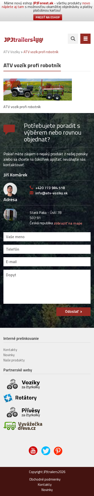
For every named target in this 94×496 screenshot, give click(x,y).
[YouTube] (33, 454)
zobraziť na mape (68, 223)
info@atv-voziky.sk (51, 193)
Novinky (9, 355)
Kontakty (10, 349)
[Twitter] (46, 454)
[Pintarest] (58, 454)
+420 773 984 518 (50, 188)
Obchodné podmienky (44, 479)
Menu (85, 39)
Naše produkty (14, 360)
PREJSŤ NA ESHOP (48, 17)
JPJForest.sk (43, 3)
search (73, 39)
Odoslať (72, 311)
